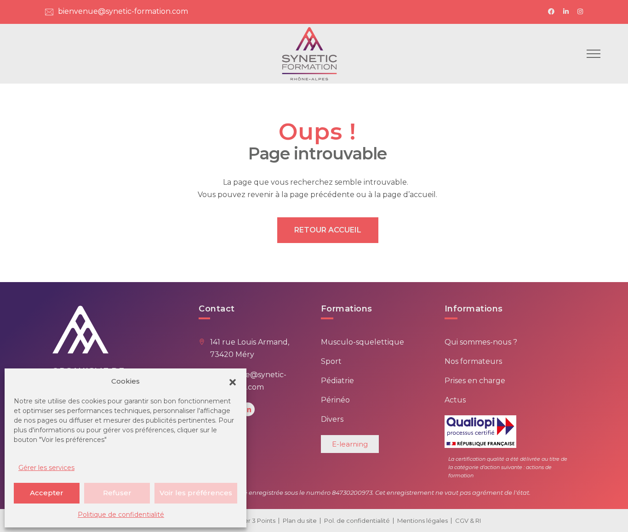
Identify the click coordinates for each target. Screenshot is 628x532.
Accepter (46, 492)
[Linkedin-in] (248, 409)
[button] (232, 381)
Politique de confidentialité (121, 514)
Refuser (117, 492)
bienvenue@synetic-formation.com (123, 11)
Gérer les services (46, 468)
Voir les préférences (196, 492)
